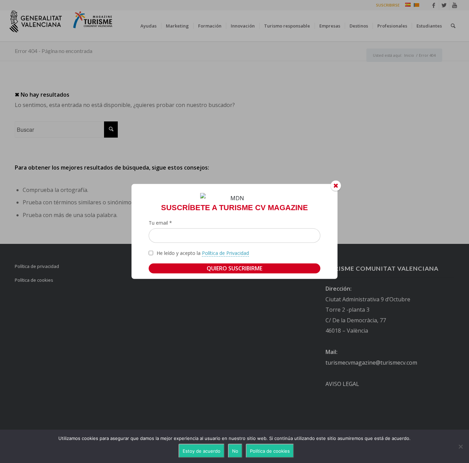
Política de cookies (270, 451)
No (235, 451)
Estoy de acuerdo (201, 451)
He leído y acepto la (203, 253)
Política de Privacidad (225, 253)
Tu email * (160, 222)
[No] (460, 446)
